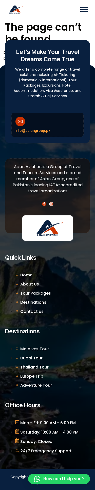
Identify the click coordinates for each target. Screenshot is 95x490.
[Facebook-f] (44, 204)
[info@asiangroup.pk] (20, 121)
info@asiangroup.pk (32, 130)
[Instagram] (51, 204)
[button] (59, 479)
